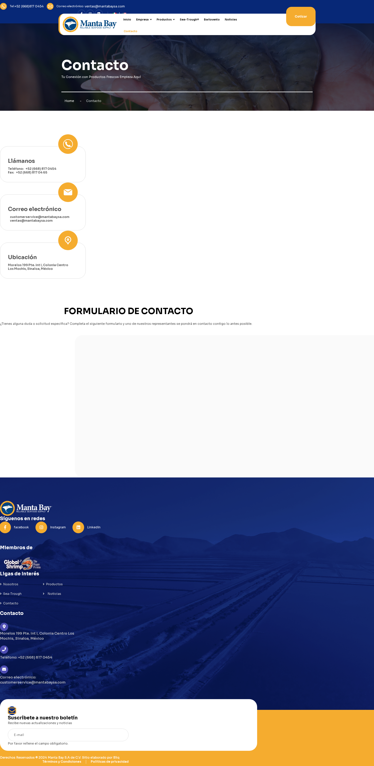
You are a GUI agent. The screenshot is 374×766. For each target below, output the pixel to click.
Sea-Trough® (189, 19)
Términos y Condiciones (61, 762)
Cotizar (301, 16)
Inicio (127, 19)
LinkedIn (94, 527)
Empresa (142, 19)
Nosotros (10, 584)
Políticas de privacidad (110, 762)
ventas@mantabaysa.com (105, 6)
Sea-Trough (12, 594)
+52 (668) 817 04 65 (31, 172)
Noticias (231, 19)
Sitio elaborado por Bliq (100, 757)
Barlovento (212, 19)
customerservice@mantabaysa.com (39, 217)
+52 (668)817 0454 (29, 6)
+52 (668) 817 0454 (41, 169)
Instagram (58, 527)
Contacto (130, 31)
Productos (164, 19)
